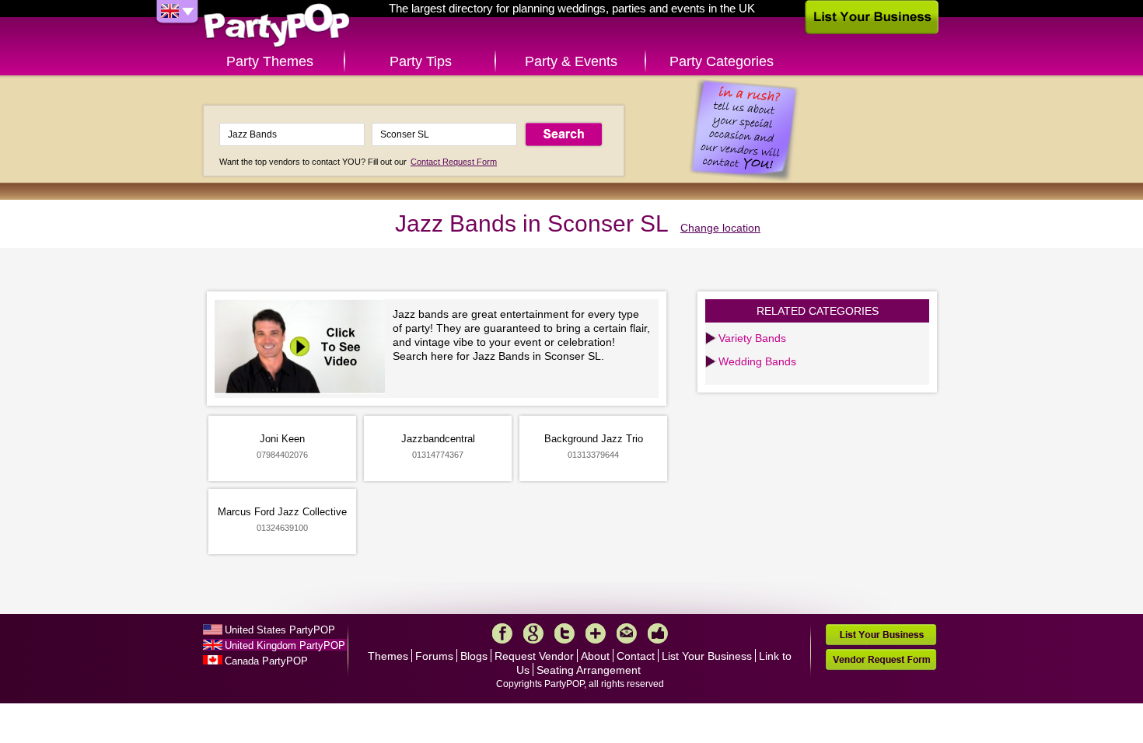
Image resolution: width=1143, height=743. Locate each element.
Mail (627, 633)
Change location (720, 228)
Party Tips (421, 61)
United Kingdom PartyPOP (285, 645)
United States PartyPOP (280, 630)
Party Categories (721, 61)
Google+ (533, 633)
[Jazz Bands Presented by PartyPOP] (304, 348)
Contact (636, 656)
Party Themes (269, 61)
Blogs (474, 656)
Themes (388, 656)
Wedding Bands (757, 361)
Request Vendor (534, 656)
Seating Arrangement (589, 670)
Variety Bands (752, 338)
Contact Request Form (454, 161)
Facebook (502, 633)
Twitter (564, 633)
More (595, 633)
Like (658, 633)
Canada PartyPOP (266, 661)
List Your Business (707, 656)
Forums (434, 656)
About (595, 656)
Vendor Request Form (881, 659)
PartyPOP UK (277, 26)
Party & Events (571, 61)
